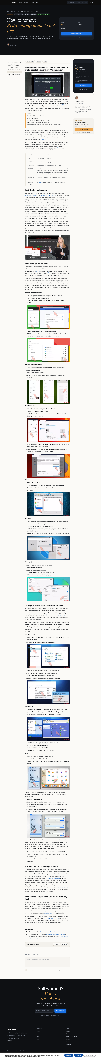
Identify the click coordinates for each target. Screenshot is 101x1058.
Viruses (38, 1031)
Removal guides (15, 11)
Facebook (9, 1040)
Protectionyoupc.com (31, 195)
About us (68, 1031)
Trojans (43, 139)
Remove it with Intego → (77, 33)
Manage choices (89, 1055)
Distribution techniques (14, 69)
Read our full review (83, 89)
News (20, 2)
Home (8, 11)
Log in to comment (63, 970)
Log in (91, 2)
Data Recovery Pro (53, 918)
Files (37, 2)
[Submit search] (68, 2)
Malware (26, 2)
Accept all (68, 1055)
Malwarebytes (61, 615)
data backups (48, 913)
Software (32, 2)
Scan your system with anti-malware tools (14, 75)
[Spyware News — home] (11, 2)
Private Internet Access (53, 878)
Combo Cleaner (50, 615)
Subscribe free (84, 129)
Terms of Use (69, 1033)
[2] (57, 147)
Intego (40, 182)
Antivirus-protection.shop (48, 195)
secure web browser (63, 887)
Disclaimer (68, 1039)
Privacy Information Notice (72, 1036)
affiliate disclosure (31, 1052)
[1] (63, 105)
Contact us (68, 1044)
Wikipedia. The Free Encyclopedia (55, 934)
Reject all (78, 1055)
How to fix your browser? (14, 72)
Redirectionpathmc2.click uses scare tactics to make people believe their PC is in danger (14, 65)
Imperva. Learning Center (47, 932)
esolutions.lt (16, 1038)
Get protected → (84, 85)
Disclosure (68, 1041)
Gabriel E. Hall (14, 44)
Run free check (60, 1010)
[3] (48, 272)
